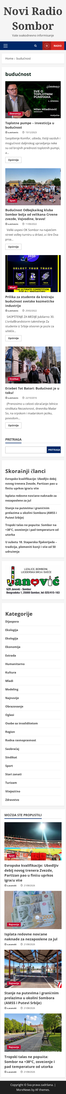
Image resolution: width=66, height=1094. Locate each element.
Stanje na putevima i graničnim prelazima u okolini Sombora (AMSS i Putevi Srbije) (31, 513)
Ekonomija (15, 113)
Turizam (11, 783)
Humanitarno (15, 664)
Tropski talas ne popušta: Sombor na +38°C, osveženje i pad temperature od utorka (32, 529)
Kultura (10, 672)
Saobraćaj (12, 749)
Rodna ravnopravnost (20, 740)
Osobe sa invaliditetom (21, 723)
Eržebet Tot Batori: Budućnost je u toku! (33, 365)
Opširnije (14, 160)
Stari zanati (13, 774)
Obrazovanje (14, 706)
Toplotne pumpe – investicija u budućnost (33, 99)
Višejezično (12, 791)
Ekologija (11, 630)
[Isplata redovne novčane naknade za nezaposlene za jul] (33, 910)
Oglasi (9, 715)
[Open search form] (35, 45)
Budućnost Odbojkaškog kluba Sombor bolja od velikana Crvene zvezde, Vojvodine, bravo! (33, 186)
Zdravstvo (12, 800)
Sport (12, 200)
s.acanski (12, 885)
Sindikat (14, 378)
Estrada (10, 655)
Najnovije (12, 698)
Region (10, 732)
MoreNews (23, 1090)
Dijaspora (12, 621)
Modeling (11, 689)
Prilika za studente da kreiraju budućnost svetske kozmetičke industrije (33, 273)
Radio (58, 45)
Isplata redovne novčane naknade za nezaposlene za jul (30, 936)
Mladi (13, 287)
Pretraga (13, 439)
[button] (5, 46)
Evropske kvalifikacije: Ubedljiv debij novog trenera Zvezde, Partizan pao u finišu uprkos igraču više (31, 483)
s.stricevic (13, 132)
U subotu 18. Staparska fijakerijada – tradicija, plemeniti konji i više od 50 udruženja (31, 547)
